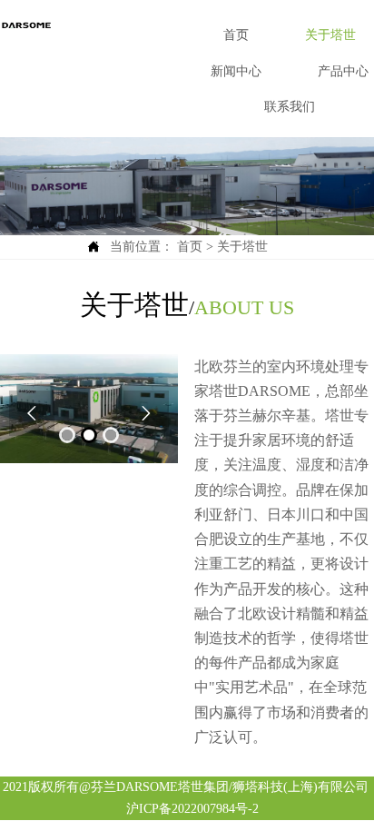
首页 (189, 246)
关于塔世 (242, 246)
